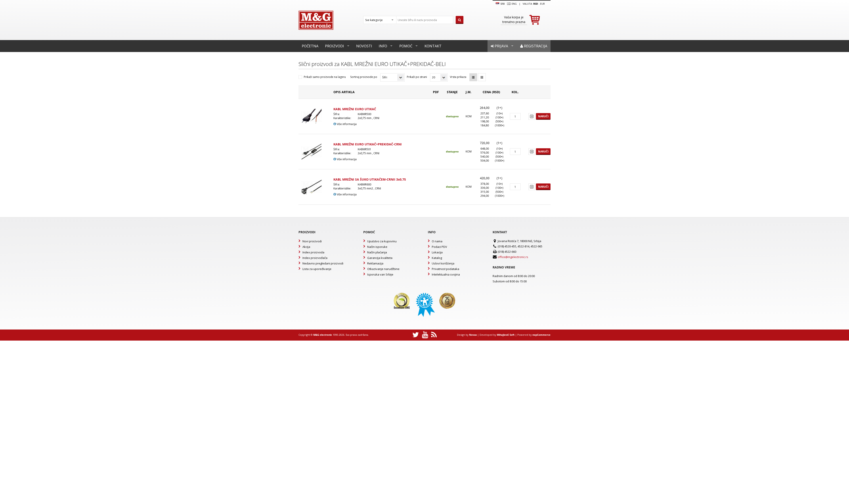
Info (383, 46)
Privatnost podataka (445, 269)
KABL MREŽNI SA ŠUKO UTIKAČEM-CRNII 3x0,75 (369, 179)
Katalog (437, 258)
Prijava (501, 46)
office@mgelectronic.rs (513, 257)
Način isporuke (377, 247)
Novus (473, 334)
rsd (535, 3)
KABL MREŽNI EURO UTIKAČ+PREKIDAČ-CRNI (367, 144)
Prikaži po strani (417, 77)
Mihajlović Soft (505, 334)
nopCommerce (541, 334)
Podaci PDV (439, 247)
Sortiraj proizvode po (363, 77)
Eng (514, 3)
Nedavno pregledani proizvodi (322, 263)
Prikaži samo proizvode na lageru (325, 77)
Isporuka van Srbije (380, 274)
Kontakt (433, 46)
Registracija (535, 46)
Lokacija (437, 252)
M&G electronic (322, 334)
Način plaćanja (377, 252)
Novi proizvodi (312, 241)
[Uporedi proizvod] (531, 116)
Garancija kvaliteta (379, 258)
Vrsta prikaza (458, 77)
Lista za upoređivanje (316, 269)
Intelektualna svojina (446, 274)
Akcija (306, 247)
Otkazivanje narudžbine (383, 269)
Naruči (543, 116)
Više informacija (346, 124)
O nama (437, 241)
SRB (502, 3)
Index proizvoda (313, 252)
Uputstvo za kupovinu (382, 241)
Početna (310, 46)
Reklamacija (375, 263)
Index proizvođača (314, 258)
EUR (542, 3)
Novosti (364, 46)
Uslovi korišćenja (443, 263)
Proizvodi (334, 46)
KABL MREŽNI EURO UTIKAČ (354, 109)
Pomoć (405, 46)
